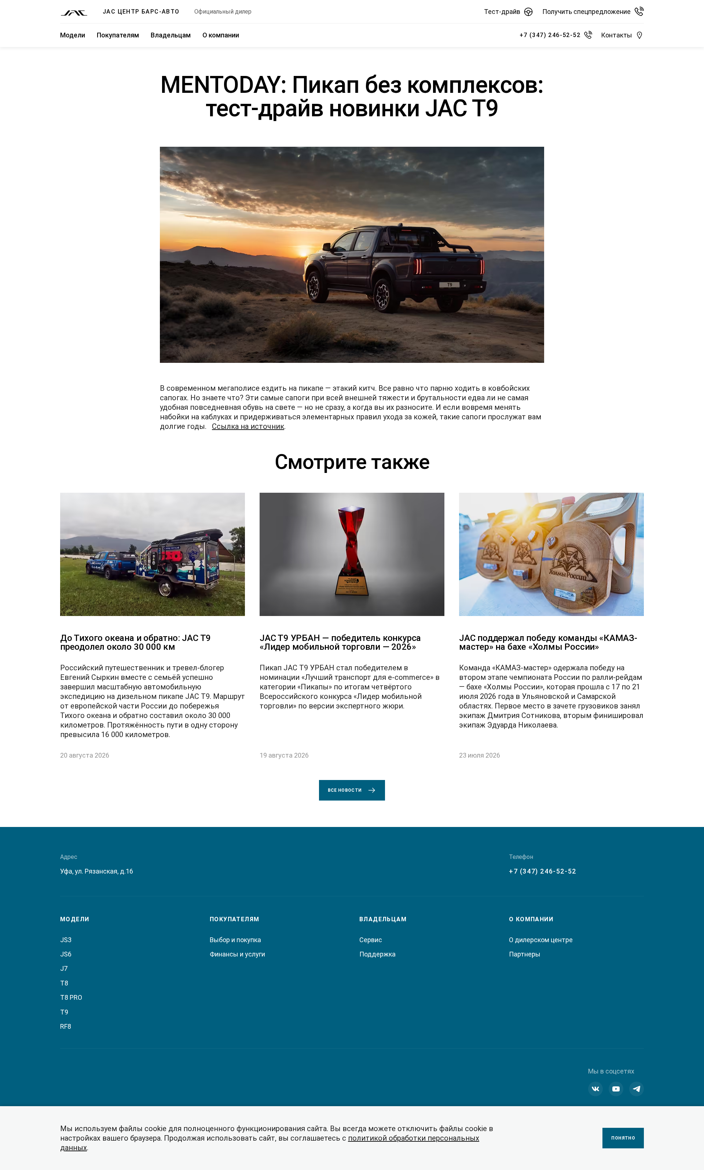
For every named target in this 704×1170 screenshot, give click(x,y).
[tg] (636, 1089)
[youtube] (616, 1089)
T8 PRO (71, 997)
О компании (220, 35)
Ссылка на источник (248, 426)
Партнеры (524, 954)
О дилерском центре (541, 940)
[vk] (595, 1089)
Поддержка (377, 954)
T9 (64, 1012)
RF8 (65, 1026)
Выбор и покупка (235, 940)
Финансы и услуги (237, 954)
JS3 (66, 940)
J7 (63, 968)
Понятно (623, 1138)
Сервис (370, 940)
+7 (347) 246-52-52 (542, 871)
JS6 (66, 954)
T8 (64, 983)
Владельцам (171, 35)
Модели (72, 35)
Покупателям (118, 35)
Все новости (345, 790)
